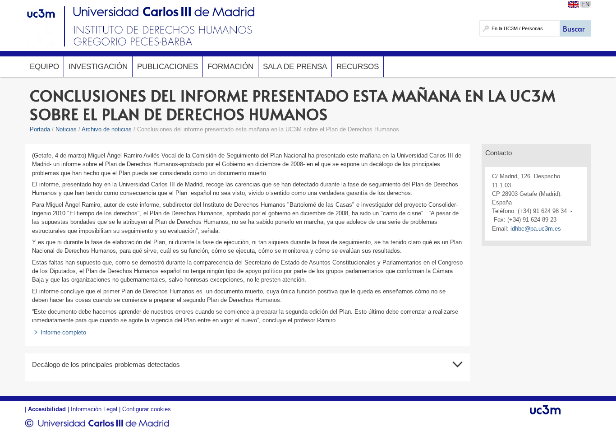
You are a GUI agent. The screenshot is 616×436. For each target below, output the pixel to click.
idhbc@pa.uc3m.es (535, 228)
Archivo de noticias (107, 129)
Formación (230, 66)
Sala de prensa (295, 66)
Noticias (66, 129)
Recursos (357, 66)
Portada (40, 129)
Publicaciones (167, 66)
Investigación (98, 66)
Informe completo (63, 332)
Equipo (44, 66)
